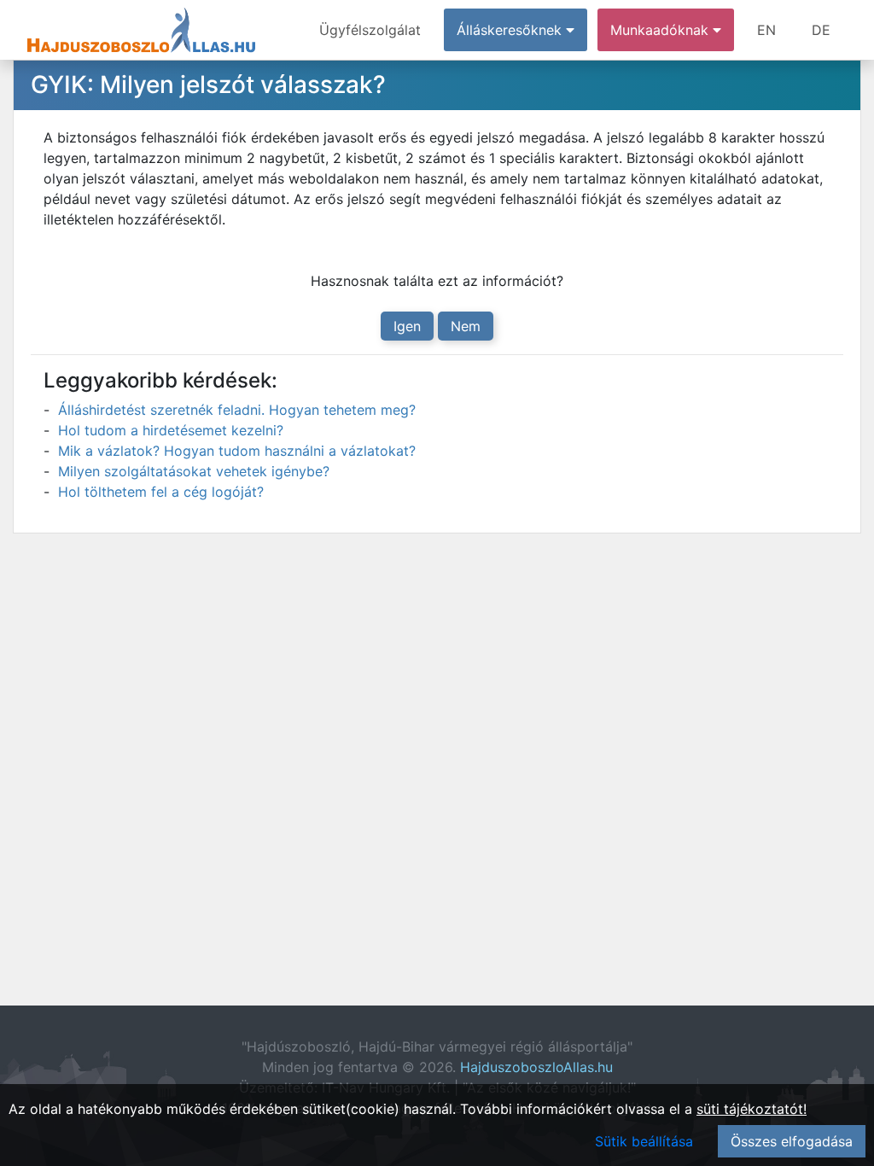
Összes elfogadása (792, 1141)
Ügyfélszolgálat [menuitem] (370, 29)
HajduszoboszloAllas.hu (536, 1067)
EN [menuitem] (766, 29)
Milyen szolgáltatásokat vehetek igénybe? (193, 471)
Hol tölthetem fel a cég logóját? (161, 491)
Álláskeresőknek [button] (511, 29)
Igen (407, 326)
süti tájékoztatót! (751, 1108)
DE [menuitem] (821, 29)
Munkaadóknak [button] (661, 29)
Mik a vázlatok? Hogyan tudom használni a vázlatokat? (237, 450)
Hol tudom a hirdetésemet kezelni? (170, 430)
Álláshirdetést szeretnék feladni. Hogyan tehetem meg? (237, 409)
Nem (466, 326)
